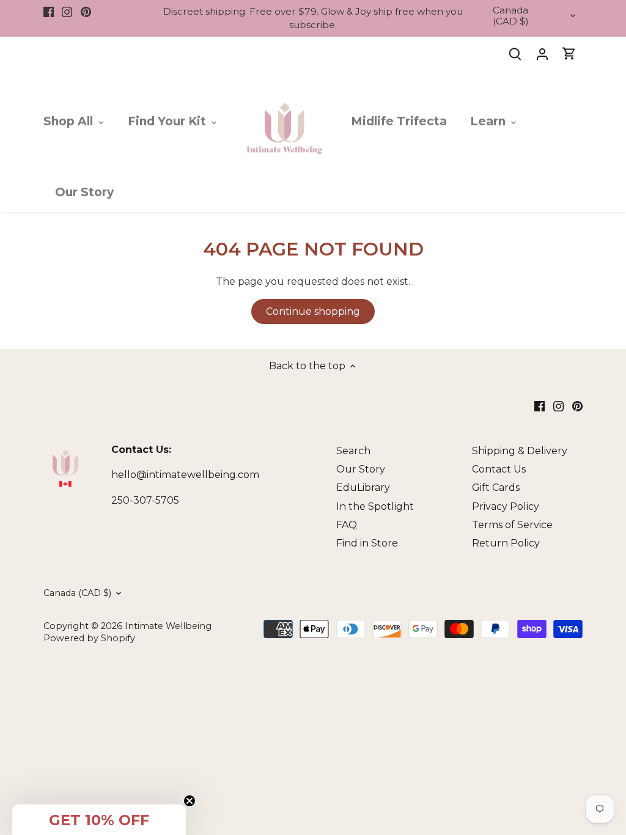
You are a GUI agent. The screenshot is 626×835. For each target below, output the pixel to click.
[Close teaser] (189, 801)
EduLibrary (363, 487)
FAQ (346, 525)
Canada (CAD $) (511, 16)
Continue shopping (313, 311)
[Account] (542, 53)
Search (353, 451)
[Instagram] (67, 11)
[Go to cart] (569, 53)
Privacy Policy (505, 506)
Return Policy (506, 543)
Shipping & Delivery (519, 451)
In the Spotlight (375, 506)
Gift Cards (496, 487)
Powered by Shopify (89, 638)
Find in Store (367, 543)
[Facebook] (48, 11)
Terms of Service (512, 525)
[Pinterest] (86, 11)
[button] (99, 819)
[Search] (515, 53)
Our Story (360, 469)
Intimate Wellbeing (168, 625)
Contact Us (499, 469)
